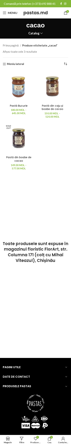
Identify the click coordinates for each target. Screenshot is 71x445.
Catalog (34, 33)
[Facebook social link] (61, 3)
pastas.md (35, 13)
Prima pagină (11, 45)
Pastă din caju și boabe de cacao (52, 107)
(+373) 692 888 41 (44, 3)
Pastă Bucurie (18, 106)
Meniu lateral (15, 64)
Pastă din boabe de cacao (18, 159)
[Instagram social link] (65, 3)
